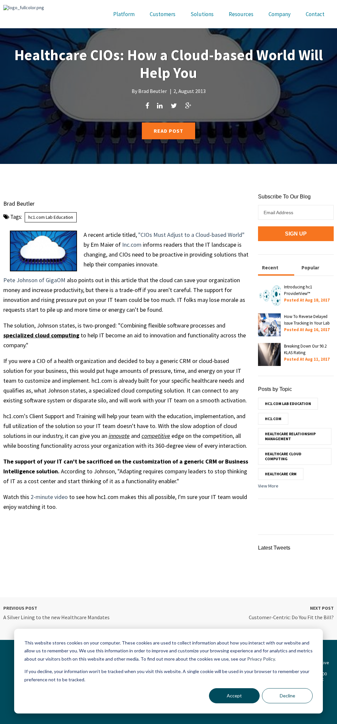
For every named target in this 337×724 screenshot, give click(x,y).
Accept (234, 695)
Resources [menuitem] (241, 14)
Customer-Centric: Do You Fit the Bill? (291, 617)
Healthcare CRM (281, 473)
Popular (310, 267)
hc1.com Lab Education (50, 217)
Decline (287, 695)
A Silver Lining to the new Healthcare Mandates (56, 617)
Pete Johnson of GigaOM (34, 280)
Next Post (322, 608)
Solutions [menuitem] (202, 14)
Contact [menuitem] (315, 14)
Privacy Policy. (261, 659)
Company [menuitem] (280, 14)
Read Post (168, 130)
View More (268, 486)
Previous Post (20, 608)
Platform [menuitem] (124, 14)
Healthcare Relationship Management (290, 436)
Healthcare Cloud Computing (283, 456)
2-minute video (49, 497)
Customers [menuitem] (162, 14)
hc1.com (273, 418)
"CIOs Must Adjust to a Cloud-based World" (191, 234)
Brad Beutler (152, 91)
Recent (270, 267)
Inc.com (132, 244)
